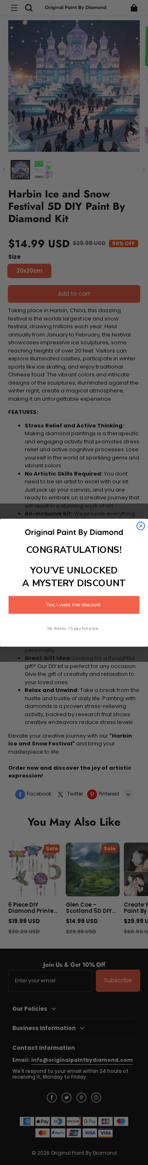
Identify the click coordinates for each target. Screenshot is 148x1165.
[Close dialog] (141, 525)
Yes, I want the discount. (74, 604)
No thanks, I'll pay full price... (74, 628)
